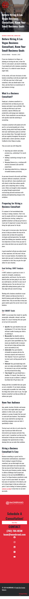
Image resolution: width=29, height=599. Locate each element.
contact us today (6, 489)
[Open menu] (25, 5)
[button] (14, 522)
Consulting (17, 35)
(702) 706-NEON (14, 531)
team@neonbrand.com (14, 534)
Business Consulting (7, 35)
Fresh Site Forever (20, 588)
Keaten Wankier (6, 54)
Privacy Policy (23, 594)
